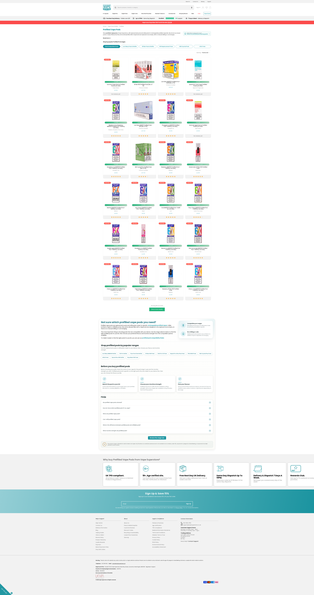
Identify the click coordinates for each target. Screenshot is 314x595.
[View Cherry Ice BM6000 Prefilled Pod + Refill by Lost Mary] (116, 281)
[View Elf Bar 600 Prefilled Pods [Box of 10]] (143, 76)
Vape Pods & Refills (113, 26)
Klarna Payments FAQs (102, 547)
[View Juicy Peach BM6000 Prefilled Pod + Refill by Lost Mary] (143, 199)
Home (104, 26)
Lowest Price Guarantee (131, 535)
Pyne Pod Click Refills (136, 353)
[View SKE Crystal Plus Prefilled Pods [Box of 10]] (143, 159)
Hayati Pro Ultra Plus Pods (177, 353)
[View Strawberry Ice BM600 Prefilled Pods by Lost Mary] (143, 240)
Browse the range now (157, 438)
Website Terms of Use (158, 535)
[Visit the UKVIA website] (157, 577)
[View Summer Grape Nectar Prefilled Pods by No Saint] (116, 76)
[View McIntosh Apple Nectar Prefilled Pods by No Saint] (198, 118)
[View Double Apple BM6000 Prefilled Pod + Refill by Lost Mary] (116, 240)
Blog (97, 530)
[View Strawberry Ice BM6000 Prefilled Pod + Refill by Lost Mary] (116, 159)
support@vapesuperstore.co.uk (118, 563)
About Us (188, 1)
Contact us (99, 525)
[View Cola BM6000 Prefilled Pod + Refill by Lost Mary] (170, 199)
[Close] (11, 592)
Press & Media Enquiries (130, 525)
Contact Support (193, 541)
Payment (98, 544)
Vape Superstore (103, 579)
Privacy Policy (179, 507)
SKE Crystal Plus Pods (205, 353)
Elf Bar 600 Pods (149, 353)
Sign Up (188, 504)
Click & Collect (100, 535)
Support (209, 1)
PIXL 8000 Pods (192, 353)
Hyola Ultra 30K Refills (118, 357)
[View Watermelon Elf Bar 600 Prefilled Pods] (198, 159)
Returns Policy (100, 537)
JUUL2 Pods (105, 357)
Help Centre (99, 523)
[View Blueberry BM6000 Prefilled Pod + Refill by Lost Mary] (170, 159)
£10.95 (170, 22)
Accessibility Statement (159, 547)
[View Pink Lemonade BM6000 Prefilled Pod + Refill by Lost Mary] (198, 240)
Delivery (203, 1)
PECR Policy (155, 542)
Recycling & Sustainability (131, 532)
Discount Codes (128, 530)
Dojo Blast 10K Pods (132, 357)
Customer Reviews (129, 527)
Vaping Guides (100, 532)
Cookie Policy (156, 539)
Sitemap (126, 537)
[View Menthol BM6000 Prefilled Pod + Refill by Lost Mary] (116, 199)
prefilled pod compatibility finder (153, 338)
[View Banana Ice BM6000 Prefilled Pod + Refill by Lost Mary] (170, 240)
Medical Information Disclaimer (161, 530)
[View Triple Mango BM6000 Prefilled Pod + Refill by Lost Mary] (143, 281)
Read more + (107, 38)
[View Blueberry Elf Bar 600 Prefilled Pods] (170, 281)
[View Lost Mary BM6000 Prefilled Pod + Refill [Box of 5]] (170, 76)
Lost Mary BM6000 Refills (109, 353)
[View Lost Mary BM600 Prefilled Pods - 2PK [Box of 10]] (143, 118)
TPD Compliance (157, 527)
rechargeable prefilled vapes (157, 325)
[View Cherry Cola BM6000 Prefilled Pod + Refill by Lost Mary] (198, 281)
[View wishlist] (206, 7)
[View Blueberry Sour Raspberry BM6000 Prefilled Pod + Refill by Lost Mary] (116, 118)
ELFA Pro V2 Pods (162, 353)
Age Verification (156, 525)
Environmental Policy (158, 544)
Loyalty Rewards (100, 542)
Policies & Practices (157, 523)
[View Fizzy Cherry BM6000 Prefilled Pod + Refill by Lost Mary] (198, 199)
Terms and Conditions (158, 532)
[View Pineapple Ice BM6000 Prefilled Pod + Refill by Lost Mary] (170, 118)
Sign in (198, 7)
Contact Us (195, 1)
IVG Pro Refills (123, 353)
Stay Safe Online (100, 549)
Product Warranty (101, 539)
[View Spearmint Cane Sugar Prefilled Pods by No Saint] (198, 76)
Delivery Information (101, 527)
